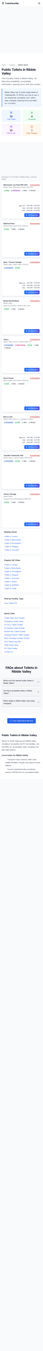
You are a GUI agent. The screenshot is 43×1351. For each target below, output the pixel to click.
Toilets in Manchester (12, 540)
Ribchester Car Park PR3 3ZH (15, 185)
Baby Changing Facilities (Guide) (17, 638)
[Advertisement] (21, 30)
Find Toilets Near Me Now (23, 721)
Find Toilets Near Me (12, 642)
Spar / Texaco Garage (12, 262)
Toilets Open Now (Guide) (14, 618)
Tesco (6, 339)
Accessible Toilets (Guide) (14, 628)
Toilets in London (11, 536)
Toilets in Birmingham (12, 543)
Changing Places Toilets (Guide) (16, 635)
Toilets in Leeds (10, 588)
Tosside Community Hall (13, 455)
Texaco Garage (9, 494)
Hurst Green (8, 378)
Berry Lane (8, 417)
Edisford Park (9, 223)
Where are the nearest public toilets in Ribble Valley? (18, 682)
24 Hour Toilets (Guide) (13, 625)
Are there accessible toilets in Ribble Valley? (17, 692)
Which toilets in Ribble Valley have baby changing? (19, 702)
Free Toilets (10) (10, 603)
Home (4, 65)
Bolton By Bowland (11, 301)
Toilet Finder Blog (11, 645)
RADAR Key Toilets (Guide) (14, 631)
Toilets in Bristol (10, 582)
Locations (12, 65)
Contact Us (8, 652)
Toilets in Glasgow (11, 547)
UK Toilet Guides (10, 648)
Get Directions (33, 215)
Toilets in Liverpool (11, 550)
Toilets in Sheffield (11, 585)
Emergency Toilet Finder (13, 621)
